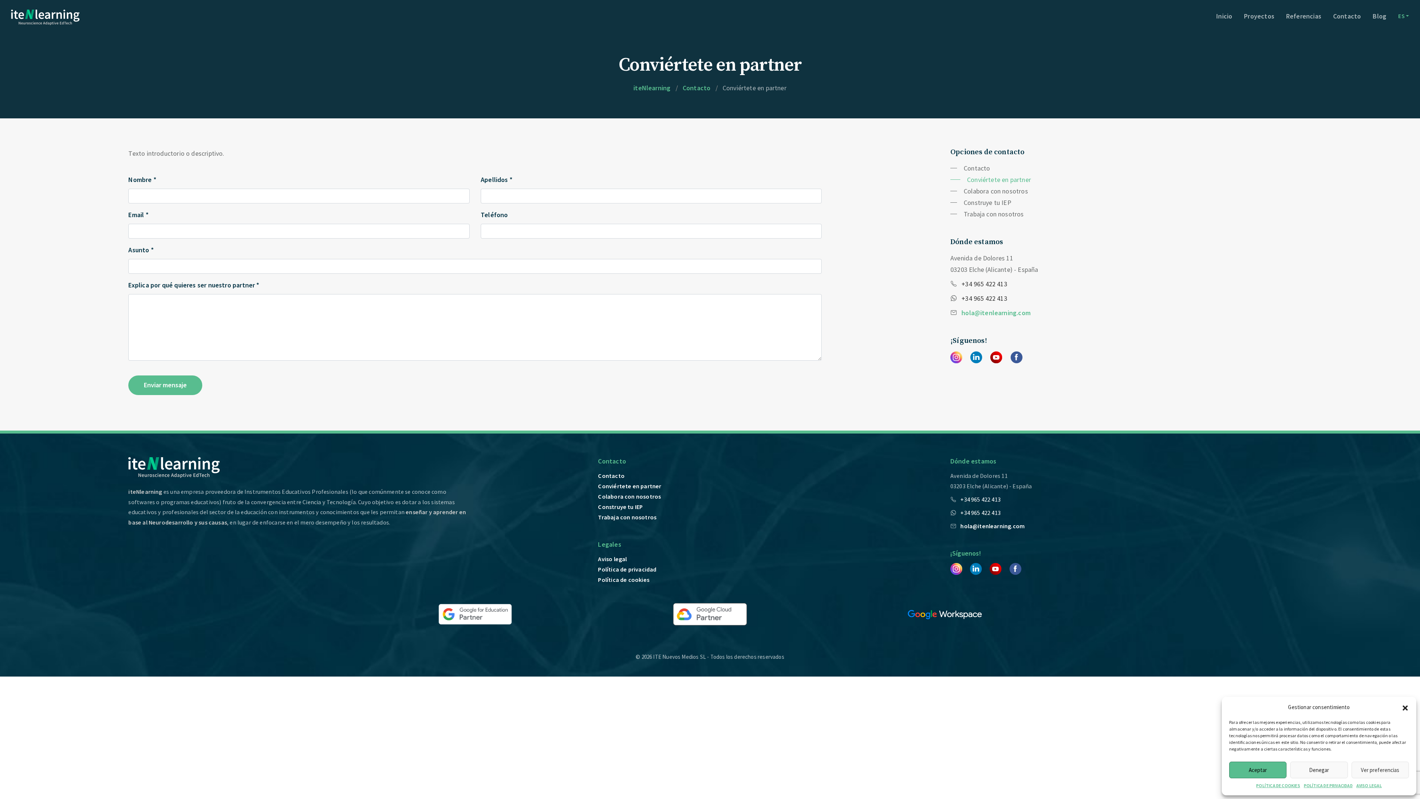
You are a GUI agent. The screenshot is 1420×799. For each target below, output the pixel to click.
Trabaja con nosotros (994, 214)
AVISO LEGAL (1369, 785)
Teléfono (494, 214)
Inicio (1224, 16)
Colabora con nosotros (996, 191)
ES (1401, 16)
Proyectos (1259, 16)
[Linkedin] (976, 357)
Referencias (1303, 16)
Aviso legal (612, 559)
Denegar (1319, 769)
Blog (1379, 16)
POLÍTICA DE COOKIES (1278, 785)
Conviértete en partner (999, 179)
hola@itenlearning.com (996, 313)
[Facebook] (1016, 357)
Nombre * (142, 179)
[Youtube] (996, 357)
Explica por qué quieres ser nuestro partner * (193, 285)
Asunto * (140, 250)
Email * (138, 214)
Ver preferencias (1380, 769)
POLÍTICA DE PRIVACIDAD (1328, 785)
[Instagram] (956, 357)
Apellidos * (497, 179)
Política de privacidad (627, 569)
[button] (1405, 707)
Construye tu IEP (987, 202)
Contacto (1347, 16)
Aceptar (1258, 769)
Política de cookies (623, 579)
